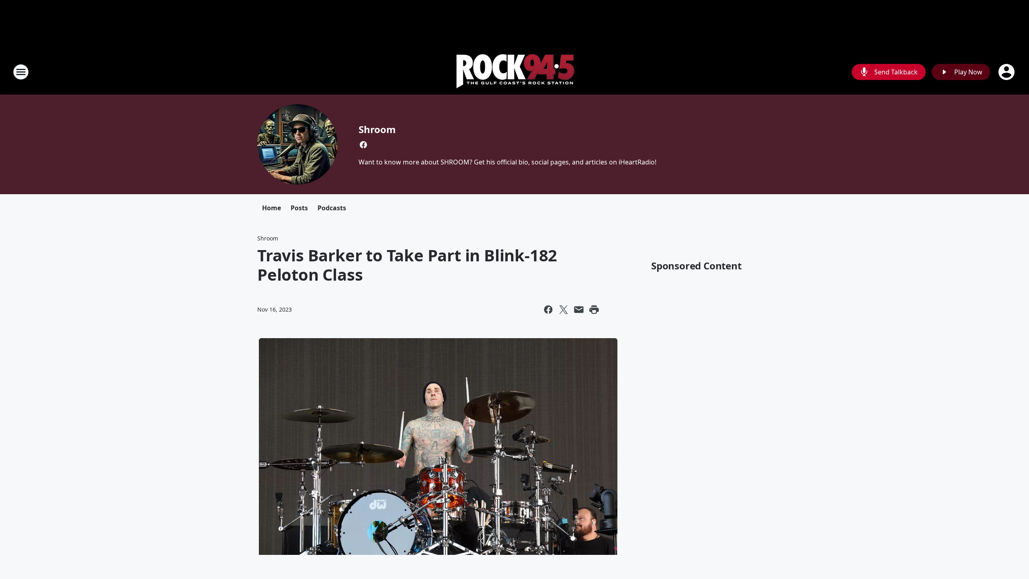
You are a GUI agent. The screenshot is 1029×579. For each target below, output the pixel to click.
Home (271, 207)
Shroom (377, 129)
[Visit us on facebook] (363, 145)
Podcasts (332, 207)
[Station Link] (515, 72)
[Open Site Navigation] (21, 72)
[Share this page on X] (563, 309)
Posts (299, 207)
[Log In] (1007, 72)
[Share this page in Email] (578, 309)
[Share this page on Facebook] (548, 309)
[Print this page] (594, 309)
